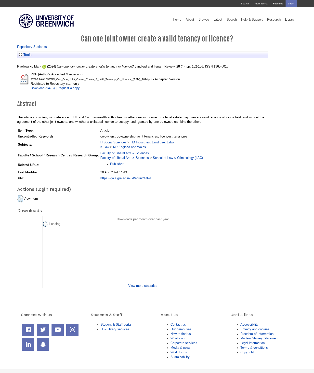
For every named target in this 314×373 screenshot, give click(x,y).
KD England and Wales (129, 147)
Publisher (116, 164)
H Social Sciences (113, 142)
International (261, 3)
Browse (203, 19)
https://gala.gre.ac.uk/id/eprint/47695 (126, 178)
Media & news (180, 347)
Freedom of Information (257, 334)
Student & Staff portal (116, 324)
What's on (177, 338)
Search (245, 3)
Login (291, 3)
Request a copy (68, 88)
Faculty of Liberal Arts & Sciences (124, 153)
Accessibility (249, 324)
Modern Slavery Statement (259, 338)
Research (274, 19)
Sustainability (180, 357)
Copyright (247, 352)
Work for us (178, 352)
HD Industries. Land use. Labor (153, 142)
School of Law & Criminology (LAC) (178, 158)
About (190, 19)
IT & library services (115, 329)
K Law (104, 147)
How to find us (180, 334)
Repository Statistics (32, 47)
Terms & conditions (254, 347)
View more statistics (142, 286)
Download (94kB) (43, 88)
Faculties (278, 3)
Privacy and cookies (254, 329)
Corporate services (183, 343)
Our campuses (180, 329)
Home (177, 19)
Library (290, 19)
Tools (27, 55)
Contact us (178, 324)
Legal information (252, 343)
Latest (217, 19)
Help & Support (252, 19)
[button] (20, 199)
